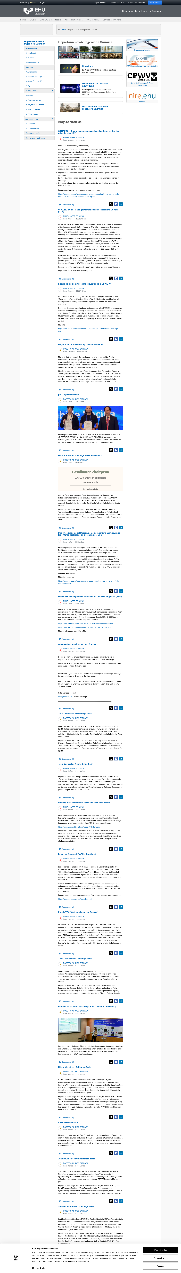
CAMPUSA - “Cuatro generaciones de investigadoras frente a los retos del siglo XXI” (88, 132)
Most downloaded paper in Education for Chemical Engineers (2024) (90, 596)
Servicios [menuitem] (106, 19)
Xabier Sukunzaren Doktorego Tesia (75, 958)
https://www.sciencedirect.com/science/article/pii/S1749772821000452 (85, 623)
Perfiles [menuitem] (23, 19)
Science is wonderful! (68, 1122)
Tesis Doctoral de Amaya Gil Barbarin (75, 763)
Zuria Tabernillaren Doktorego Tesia (75, 713)
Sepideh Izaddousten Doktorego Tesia (76, 1206)
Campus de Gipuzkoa (136, 2)
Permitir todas (160, 1250)
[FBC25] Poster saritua (68, 394)
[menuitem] (23, 2)
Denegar (160, 1266)
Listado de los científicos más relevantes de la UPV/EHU (84, 283)
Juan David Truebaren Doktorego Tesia (76, 1158)
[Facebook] (116, 204)
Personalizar (159, 1258)
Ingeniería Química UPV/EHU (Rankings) (77, 854)
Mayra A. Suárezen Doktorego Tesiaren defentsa (80, 344)
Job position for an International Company (78, 644)
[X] (111, 204)
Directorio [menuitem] (117, 19)
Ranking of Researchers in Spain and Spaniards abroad (84, 802)
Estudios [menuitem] (33, 19)
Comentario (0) (68, 204)
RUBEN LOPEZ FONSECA (73, 137)
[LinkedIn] (121, 204)
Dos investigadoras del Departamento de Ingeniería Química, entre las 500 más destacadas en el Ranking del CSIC (89, 533)
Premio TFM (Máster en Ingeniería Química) (78, 912)
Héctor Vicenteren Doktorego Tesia (74, 1067)
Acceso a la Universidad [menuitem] (74, 19)
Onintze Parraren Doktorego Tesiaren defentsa (80, 455)
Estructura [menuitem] (44, 19)
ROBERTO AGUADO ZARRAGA (75, 349)
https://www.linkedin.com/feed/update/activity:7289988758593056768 (85, 627)
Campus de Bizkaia (117, 2)
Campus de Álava (100, 2)
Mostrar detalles (39, 1268)
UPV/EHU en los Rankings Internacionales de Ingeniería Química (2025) (88, 210)
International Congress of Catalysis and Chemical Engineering (87, 1006)
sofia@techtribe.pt (65, 696)
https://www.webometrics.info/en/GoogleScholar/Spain (79, 827)
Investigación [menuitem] (56, 19)
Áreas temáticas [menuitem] (93, 19)
